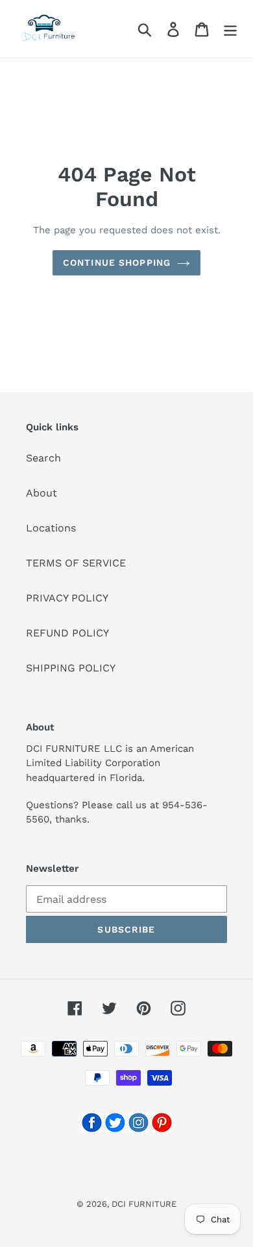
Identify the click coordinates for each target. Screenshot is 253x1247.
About (41, 493)
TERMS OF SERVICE (76, 563)
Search (43, 458)
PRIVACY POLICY (67, 598)
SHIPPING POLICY (70, 668)
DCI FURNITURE (144, 1204)
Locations (51, 528)
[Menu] (230, 28)
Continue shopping (117, 262)
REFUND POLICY (67, 633)
